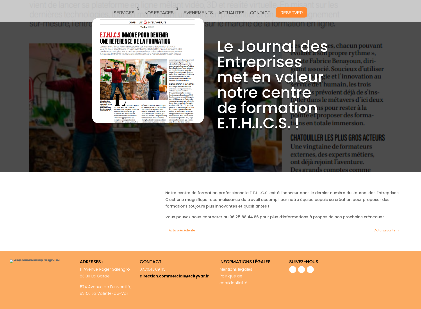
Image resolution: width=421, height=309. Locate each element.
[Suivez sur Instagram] (301, 269)
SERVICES (124, 12)
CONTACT (260, 12)
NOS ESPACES (158, 12)
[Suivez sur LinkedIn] (310, 269)
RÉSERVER (291, 12)
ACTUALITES (231, 12)
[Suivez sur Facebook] (292, 269)
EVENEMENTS (198, 12)
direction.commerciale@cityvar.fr (174, 276)
